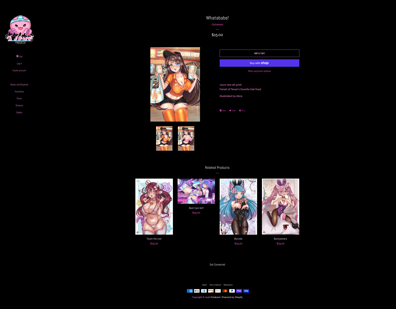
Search (204, 285)
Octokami (217, 24)
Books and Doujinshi (19, 84)
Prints (19, 98)
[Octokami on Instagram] (217, 271)
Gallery (19, 112)
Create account (19, 70)
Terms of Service (215, 285)
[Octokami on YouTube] (223, 271)
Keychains (19, 91)
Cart (20, 56)
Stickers (19, 105)
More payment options (259, 71)
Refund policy (228, 285)
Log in (19, 63)
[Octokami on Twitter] (211, 271)
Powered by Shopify (232, 297)
